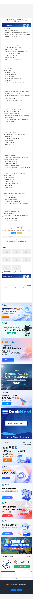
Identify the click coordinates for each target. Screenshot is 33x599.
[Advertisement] (16, 11)
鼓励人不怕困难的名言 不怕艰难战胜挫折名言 (16, 20)
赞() (14, 233)
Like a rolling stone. (16, 578)
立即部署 (13, 589)
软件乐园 (16, 1)
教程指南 (19, 589)
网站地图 (23, 595)
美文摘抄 (15, 21)
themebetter (19, 595)
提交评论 (29, 285)
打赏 (19, 233)
